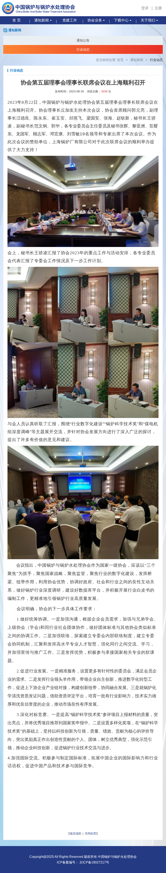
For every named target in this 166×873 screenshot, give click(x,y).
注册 (158, 8)
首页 (120, 60)
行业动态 (83, 49)
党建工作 (69, 20)
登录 (145, 8)
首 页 (16, 20)
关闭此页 (90, 833)
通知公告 (83, 40)
